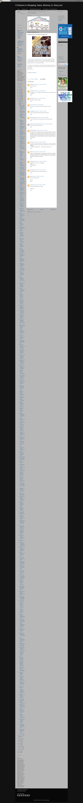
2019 (19, 90)
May (20, 743)
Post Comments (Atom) (36, 211)
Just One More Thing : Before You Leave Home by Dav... (22, 710)
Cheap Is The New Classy (32, 59)
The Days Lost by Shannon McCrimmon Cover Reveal (22, 563)
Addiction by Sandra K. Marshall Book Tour (21, 509)
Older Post (53, 209)
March (20, 746)
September (21, 736)
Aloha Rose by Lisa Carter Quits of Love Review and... (22, 174)
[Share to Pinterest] (44, 79)
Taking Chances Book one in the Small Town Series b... (21, 279)
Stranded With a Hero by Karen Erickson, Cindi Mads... (22, 398)
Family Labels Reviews (21, 601)
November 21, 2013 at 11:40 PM (40, 142)
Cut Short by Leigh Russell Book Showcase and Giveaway (22, 194)
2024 (19, 84)
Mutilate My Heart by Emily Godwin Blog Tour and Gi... (22, 133)
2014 (19, 98)
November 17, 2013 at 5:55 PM (37, 104)
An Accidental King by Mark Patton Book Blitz (22, 342)
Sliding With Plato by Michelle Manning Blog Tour (21, 664)
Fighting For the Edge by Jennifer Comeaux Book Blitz (22, 284)
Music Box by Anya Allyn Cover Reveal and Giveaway (22, 169)
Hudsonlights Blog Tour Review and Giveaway (21, 527)
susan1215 (32, 111)
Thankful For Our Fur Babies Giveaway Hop (21, 410)
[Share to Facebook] (43, 79)
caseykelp (32, 169)
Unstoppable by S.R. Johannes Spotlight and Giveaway (22, 548)
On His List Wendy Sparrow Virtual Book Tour (21, 245)
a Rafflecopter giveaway (31, 72)
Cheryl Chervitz (33, 117)
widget (24, 13)
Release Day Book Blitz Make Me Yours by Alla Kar (22, 321)
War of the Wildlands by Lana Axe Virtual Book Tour (22, 332)
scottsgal (32, 90)
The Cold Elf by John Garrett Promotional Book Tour (22, 577)
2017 (19, 93)
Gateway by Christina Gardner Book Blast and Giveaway (21, 474)
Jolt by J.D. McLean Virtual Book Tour (21, 159)
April (20, 744)
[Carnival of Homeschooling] (62, 88)
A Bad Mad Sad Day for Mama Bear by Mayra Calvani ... (22, 356)
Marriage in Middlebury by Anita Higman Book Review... (22, 142)
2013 (19, 99)
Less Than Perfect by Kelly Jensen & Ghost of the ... (22, 683)
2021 (19, 87)
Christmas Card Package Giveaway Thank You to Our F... (22, 434)
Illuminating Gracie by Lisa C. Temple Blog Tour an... (21, 537)
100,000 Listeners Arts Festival (22, 419)
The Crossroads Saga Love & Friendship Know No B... (22, 178)
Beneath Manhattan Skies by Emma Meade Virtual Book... (21, 154)
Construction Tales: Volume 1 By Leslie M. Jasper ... (21, 337)
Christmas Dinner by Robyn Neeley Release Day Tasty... (22, 393)
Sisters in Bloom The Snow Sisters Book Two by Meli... (22, 219)
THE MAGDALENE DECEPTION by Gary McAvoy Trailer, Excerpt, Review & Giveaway (21, 34)
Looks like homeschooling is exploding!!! (20, 59)
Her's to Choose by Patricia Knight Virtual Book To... (22, 448)
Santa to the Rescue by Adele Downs (22, 494)
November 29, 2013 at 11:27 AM (38, 176)
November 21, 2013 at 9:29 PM (41, 130)
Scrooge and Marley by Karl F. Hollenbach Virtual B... (21, 428)
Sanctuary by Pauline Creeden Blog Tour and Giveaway (21, 582)
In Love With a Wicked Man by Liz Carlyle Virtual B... (22, 621)
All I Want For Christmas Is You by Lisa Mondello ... (21, 312)
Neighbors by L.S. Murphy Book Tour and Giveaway (21, 572)
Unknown (32, 84)
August (20, 738)
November (21, 103)
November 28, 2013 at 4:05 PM (40, 169)
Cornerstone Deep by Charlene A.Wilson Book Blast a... (21, 234)
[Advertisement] (35, 222)
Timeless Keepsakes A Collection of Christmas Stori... (22, 625)
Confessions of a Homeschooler (21, 41)
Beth (31, 176)
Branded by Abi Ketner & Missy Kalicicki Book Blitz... (22, 593)
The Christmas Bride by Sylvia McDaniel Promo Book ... (21, 116)
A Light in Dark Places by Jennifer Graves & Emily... (21, 653)
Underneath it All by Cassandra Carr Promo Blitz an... (21, 453)
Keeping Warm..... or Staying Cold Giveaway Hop (22, 554)
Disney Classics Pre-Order (22, 465)
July (20, 740)
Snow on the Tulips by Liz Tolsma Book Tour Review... (22, 567)
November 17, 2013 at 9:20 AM (39, 90)
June (20, 741)
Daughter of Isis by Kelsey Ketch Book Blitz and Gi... (22, 138)
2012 (19, 751)
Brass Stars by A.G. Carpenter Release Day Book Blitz (22, 367)
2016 (19, 95)
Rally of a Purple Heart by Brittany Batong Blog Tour (22, 260)
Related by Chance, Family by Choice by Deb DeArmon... (21, 296)
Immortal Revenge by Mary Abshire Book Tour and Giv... (22, 640)
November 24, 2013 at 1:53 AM (39, 151)
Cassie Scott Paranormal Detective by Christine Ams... (21, 387)
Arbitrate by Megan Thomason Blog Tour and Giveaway (21, 404)
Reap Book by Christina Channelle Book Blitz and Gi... (21, 351)
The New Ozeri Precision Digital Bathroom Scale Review (22, 678)
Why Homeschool (20, 57)
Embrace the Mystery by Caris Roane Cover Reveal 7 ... (22, 635)
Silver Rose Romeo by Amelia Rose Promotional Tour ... (22, 415)
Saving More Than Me (41, 59)
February (21, 747)
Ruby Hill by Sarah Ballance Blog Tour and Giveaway (22, 346)
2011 (19, 752)
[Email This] (40, 79)
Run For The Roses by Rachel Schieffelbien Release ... (22, 307)
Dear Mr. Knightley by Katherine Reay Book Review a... (21, 189)
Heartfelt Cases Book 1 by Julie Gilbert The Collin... (22, 644)
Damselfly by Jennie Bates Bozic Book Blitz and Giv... (22, 588)
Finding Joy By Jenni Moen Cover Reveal (22, 269)
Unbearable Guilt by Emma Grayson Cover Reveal (22, 372)
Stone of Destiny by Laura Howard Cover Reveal (22, 716)
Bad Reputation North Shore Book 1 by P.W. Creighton (22, 731)
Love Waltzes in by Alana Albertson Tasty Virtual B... (22, 490)
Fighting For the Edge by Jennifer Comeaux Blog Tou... (22, 696)
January (20, 749)
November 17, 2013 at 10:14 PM (40, 111)
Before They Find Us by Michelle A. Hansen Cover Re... (21, 302)
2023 (19, 86)
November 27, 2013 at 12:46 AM (40, 161)
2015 (19, 96)
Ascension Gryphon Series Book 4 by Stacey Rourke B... (21, 250)
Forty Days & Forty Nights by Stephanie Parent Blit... (22, 598)
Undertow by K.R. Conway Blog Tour (22, 111)
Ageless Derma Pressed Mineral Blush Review (22, 215)
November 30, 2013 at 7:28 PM (39, 184)
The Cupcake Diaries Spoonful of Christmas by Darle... (22, 210)
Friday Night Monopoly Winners (35, 9)
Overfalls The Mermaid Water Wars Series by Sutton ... (21, 532)
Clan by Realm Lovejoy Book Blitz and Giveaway (22, 377)
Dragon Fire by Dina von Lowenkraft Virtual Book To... (22, 147)
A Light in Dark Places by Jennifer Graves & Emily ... (21, 721)
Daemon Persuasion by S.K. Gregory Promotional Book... (21, 122)
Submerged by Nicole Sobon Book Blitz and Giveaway (22, 183)
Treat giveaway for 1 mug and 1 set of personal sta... (22, 443)
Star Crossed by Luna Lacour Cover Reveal (22, 558)
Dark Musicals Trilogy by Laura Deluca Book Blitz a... (22, 544)
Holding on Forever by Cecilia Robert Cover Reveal (22, 517)
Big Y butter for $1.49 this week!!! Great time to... (22, 438)
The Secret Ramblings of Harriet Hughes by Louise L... (22, 316)
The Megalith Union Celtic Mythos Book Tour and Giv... (22, 726)
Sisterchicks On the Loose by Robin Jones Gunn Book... (22, 458)
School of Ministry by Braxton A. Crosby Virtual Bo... (21, 658)
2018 (19, 92)
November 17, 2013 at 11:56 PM (42, 117)
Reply (31, 87)
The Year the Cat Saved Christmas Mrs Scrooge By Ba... (22, 200)
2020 (19, 89)
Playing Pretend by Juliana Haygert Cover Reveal (22, 649)
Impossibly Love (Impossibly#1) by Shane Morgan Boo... (22, 290)
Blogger (48, 800)
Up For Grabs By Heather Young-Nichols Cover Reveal (22, 701)
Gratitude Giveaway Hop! (21, 462)
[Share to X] (42, 79)
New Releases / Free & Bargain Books (50, 9)
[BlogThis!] (41, 79)
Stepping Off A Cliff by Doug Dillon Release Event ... (22, 229)
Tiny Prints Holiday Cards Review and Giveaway (21, 164)
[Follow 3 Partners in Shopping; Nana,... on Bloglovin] (63, 64)
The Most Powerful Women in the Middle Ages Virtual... (21, 504)
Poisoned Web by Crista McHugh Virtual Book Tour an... (21, 205)
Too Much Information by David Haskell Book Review (22, 691)
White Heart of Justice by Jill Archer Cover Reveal (22, 706)
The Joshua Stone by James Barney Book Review (22, 480)
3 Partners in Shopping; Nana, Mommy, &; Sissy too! (39, 5)
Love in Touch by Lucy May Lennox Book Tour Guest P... (22, 485)
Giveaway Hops (25, 9)
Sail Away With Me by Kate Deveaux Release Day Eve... (22, 107)
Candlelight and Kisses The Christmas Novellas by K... (22, 522)
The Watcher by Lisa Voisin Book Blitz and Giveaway (22, 128)
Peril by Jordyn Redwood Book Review (22, 513)
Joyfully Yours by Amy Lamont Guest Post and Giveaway (21, 605)
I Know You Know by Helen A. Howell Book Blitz (21, 611)
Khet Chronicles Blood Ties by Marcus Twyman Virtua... (22, 326)
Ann (31, 104)
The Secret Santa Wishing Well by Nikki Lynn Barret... (22, 616)
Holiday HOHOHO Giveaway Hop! (21, 224)
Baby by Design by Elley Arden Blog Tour (22, 630)
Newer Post (30, 209)
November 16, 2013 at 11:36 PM (40, 84)
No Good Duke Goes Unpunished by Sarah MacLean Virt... (21, 382)
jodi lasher (32, 161)
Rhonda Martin (33, 130)
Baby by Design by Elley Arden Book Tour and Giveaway (22, 362)
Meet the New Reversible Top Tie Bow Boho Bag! (21, 43)
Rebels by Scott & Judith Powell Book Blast (22, 255)
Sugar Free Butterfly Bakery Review (21, 673)
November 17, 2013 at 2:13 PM (39, 98)
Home (18, 9)
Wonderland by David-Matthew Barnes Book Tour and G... (22, 498)
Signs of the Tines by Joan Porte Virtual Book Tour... (21, 273)
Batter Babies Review (21, 687)
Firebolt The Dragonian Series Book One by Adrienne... (21, 265)
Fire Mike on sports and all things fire (20, 49)
